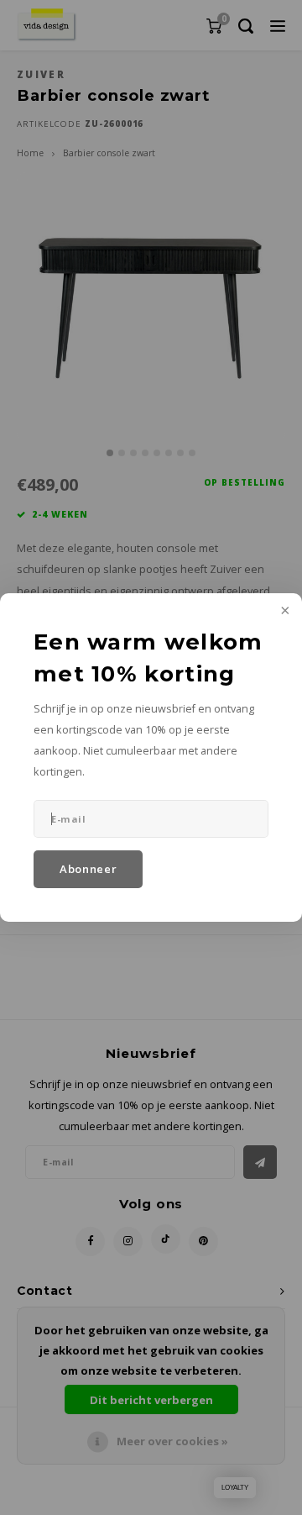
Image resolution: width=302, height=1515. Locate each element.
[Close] (283, 611)
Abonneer (88, 868)
